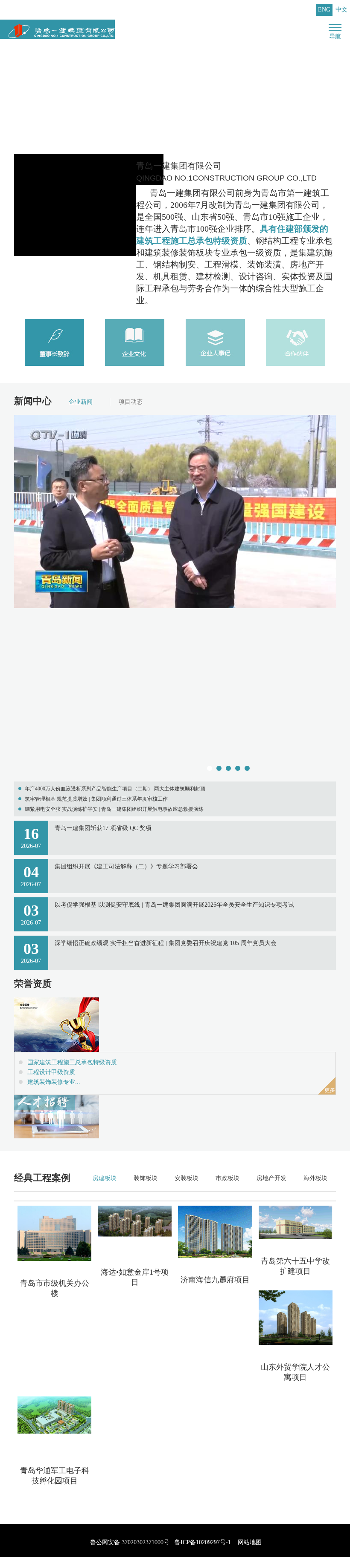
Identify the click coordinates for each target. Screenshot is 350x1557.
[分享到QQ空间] (42, 1503)
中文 (341, 9)
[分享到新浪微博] (62, 1503)
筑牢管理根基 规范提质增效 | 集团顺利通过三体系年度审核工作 (96, 799)
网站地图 (250, 1542)
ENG (324, 9)
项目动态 (131, 402)
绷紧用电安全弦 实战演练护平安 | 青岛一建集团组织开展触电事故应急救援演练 (114, 809)
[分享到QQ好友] (82, 1503)
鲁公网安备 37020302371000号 (128, 1542)
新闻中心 (33, 401)
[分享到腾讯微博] (102, 1503)
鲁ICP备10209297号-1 (203, 1542)
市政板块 (227, 1178)
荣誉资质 (33, 983)
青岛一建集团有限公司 (226, 171)
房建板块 (105, 1178)
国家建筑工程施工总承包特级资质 (72, 1062)
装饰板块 (146, 1178)
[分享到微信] (22, 1503)
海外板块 (315, 1178)
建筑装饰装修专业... (53, 1082)
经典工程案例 (42, 1177)
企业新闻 (81, 402)
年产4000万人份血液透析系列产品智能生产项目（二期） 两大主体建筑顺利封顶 (115, 789)
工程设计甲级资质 (51, 1072)
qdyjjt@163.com (286, 9)
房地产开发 (271, 1178)
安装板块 (186, 1178)
